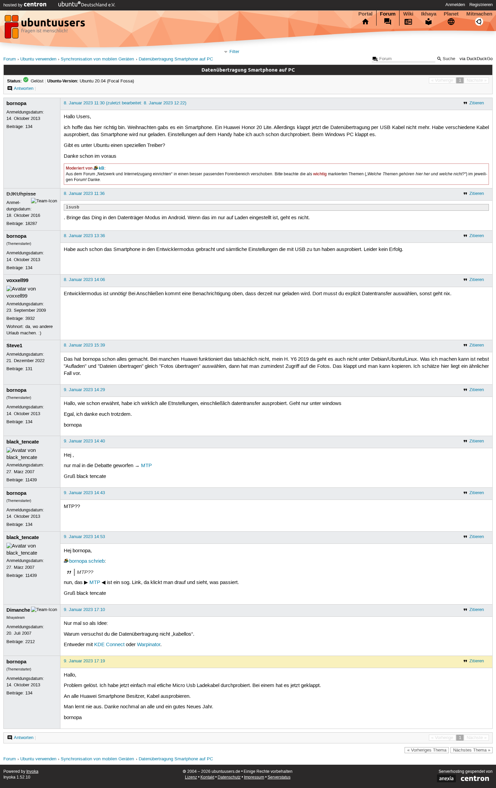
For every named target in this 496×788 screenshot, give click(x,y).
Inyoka (32, 771)
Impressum (254, 777)
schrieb (96, 561)
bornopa (16, 103)
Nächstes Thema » (471, 750)
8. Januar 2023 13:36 (84, 235)
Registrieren (481, 4)
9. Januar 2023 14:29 (84, 389)
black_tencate (22, 441)
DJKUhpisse (21, 193)
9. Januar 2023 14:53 (84, 536)
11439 (31, 480)
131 (28, 369)
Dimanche (18, 610)
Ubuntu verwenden (38, 59)
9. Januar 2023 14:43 (84, 492)
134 (28, 126)
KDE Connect (109, 645)
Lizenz (191, 777)
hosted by (13, 5)
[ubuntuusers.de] (45, 29)
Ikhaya (428, 13)
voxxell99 (17, 280)
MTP (146, 466)
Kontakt (207, 777)
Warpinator (148, 645)
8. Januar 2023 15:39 (84, 345)
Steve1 (14, 345)
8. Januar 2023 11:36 (84, 193)
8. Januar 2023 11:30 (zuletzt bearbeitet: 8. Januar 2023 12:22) (125, 103)
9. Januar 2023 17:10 (84, 609)
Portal (365, 13)
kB (101, 168)
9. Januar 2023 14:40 (84, 441)
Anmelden (455, 4)
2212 (30, 641)
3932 (30, 318)
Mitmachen (479, 13)
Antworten (23, 88)
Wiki (408, 13)
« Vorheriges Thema (426, 750)
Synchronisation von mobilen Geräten (97, 59)
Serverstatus (279, 777)
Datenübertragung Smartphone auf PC (176, 59)
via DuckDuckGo (476, 58)
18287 (31, 223)
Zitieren (476, 103)
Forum (387, 13)
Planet (451, 13)
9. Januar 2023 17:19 (84, 661)
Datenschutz (229, 777)
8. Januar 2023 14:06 (84, 279)
